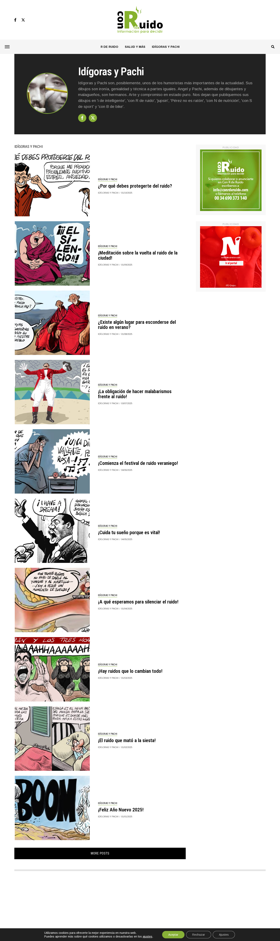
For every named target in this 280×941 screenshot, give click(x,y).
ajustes (147, 936)
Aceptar (173, 934)
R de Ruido (109, 46)
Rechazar (198, 934)
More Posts (100, 853)
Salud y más (135, 46)
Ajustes (224, 934)
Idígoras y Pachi (166, 46)
